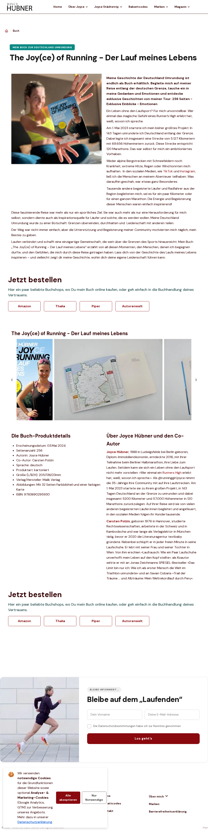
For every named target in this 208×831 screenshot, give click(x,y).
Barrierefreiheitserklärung (168, 811)
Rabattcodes (138, 7)
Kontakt (107, 811)
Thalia (60, 306)
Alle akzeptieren (68, 798)
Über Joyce (76, 7)
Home (57, 7)
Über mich (156, 796)
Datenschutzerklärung (34, 822)
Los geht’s (143, 738)
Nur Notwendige (94, 798)
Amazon (24, 306)
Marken (159, 7)
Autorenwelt (132, 306)
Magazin (180, 7)
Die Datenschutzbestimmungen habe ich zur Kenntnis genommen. (137, 726)
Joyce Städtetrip (106, 7)
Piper (96, 306)
